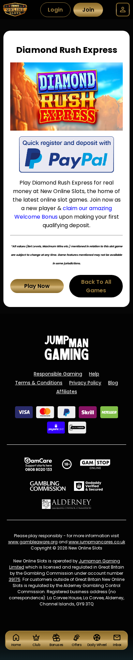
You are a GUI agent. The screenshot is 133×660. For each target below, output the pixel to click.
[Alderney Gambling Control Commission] (66, 504)
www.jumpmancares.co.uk (97, 542)
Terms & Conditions (38, 382)
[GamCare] (38, 464)
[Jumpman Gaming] (66, 358)
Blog (113, 382)
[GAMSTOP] (95, 464)
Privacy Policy (85, 382)
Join (88, 10)
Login (55, 10)
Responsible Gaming (58, 373)
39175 (14, 579)
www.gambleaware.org (33, 542)
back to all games (96, 286)
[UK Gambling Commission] (47, 486)
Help (94, 373)
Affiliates (66, 391)
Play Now (37, 286)
